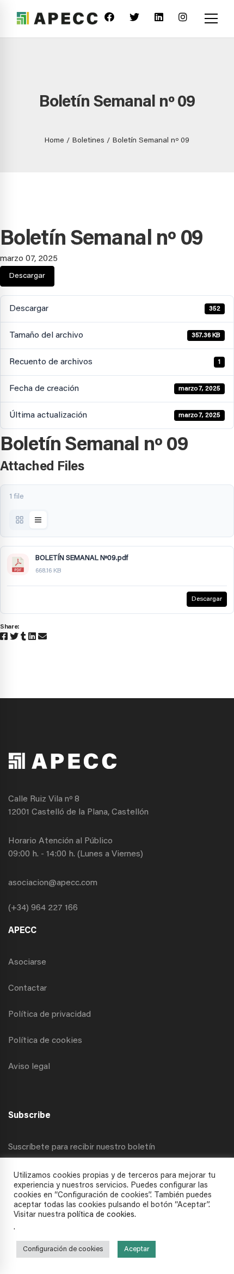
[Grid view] (19, 520)
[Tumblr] (23, 637)
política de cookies (100, 1215)
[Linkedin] (159, 18)
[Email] (42, 637)
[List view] (38, 520)
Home (54, 141)
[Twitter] (134, 18)
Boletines (88, 141)
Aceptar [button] (136, 1249)
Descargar (27, 276)
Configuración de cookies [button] (63, 1249)
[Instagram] (183, 18)
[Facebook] (109, 18)
